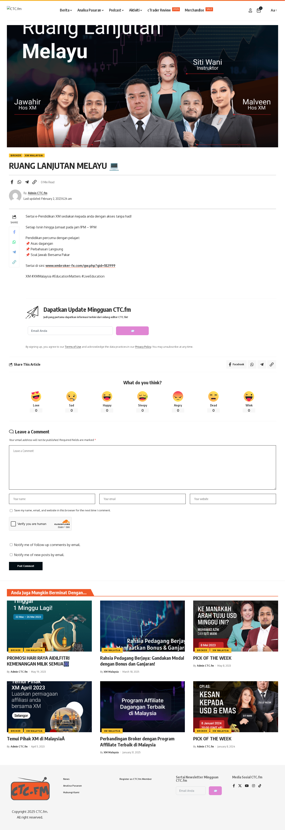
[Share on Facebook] (12, 182)
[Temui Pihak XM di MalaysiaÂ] (49, 706)
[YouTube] (246, 786)
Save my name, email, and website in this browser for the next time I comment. (62, 510)
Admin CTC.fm (37, 193)
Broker (16, 155)
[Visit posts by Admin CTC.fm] (15, 196)
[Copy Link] (34, 182)
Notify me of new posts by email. (39, 555)
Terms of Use (73, 346)
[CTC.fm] (14, 10)
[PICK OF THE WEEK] (235, 626)
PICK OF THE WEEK (212, 658)
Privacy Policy (143, 346)
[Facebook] (234, 786)
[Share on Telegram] (27, 182)
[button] (266, 10)
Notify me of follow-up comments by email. (47, 545)
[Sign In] (250, 10)
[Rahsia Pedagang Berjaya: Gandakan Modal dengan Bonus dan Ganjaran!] (142, 626)
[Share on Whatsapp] (19, 182)
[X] (240, 786)
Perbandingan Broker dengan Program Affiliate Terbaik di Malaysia (137, 741)
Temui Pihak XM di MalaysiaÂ (36, 738)
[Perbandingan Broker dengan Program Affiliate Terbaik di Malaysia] (142, 706)
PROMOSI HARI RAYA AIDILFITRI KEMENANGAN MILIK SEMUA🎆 (38, 661)
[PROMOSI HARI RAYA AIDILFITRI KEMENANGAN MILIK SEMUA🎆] (49, 626)
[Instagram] (253, 786)
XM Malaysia (34, 155)
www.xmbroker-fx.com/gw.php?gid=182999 (80, 266)
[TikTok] (260, 786)
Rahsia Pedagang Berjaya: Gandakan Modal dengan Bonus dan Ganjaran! (142, 661)
